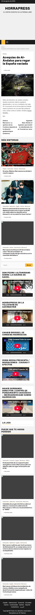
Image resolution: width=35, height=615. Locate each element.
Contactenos (15, 607)
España (17, 206)
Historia (5, 54)
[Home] (3, 42)
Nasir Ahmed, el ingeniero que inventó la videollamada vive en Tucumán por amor (25, 125)
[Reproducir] (4, 295)
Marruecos (27, 206)
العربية (22, 607)
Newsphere (12, 613)
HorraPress (17, 8)
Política (27, 460)
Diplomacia (12, 206)
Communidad (14, 605)
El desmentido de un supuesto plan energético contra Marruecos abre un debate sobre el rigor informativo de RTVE (17, 465)
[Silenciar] (27, 295)
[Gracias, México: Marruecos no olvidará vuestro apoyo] (17, 154)
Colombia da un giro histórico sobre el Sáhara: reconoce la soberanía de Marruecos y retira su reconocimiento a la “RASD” (17, 506)
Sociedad (28, 603)
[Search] (32, 42)
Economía (12, 460)
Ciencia (6, 605)
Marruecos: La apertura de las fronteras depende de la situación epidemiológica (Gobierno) (10, 127)
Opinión (21, 605)
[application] (17, 288)
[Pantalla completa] (30, 295)
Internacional (22, 168)
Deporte (5, 168)
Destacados (10, 168)
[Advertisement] (17, 28)
